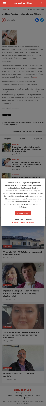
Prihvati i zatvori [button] (23, 213)
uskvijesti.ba (23, 3)
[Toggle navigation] (4, 3)
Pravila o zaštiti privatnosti (23, 222)
